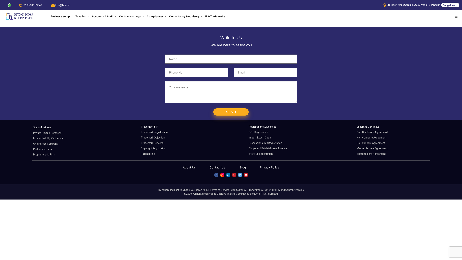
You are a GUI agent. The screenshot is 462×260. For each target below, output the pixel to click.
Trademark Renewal (152, 143)
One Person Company (45, 144)
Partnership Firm (42, 149)
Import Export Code (260, 138)
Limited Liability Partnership (48, 138)
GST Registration (258, 132)
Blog (243, 167)
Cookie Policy (238, 190)
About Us (189, 167)
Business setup (61, 16)
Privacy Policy (269, 167)
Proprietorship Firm (44, 155)
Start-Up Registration (261, 154)
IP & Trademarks (215, 16)
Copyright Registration (153, 148)
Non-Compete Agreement (371, 138)
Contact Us (217, 167)
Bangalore (449, 5)
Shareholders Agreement (371, 154)
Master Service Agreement (372, 148)
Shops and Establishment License (268, 148)
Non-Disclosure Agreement (372, 132)
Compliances (155, 16)
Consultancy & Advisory (184, 16)
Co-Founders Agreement (371, 143)
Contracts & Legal (130, 16)
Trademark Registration (154, 132)
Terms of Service (219, 190)
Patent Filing (148, 154)
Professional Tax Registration (265, 143)
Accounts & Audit (103, 16)
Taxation (81, 16)
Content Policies (294, 190)
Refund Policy (272, 190)
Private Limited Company (47, 133)
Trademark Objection (153, 138)
